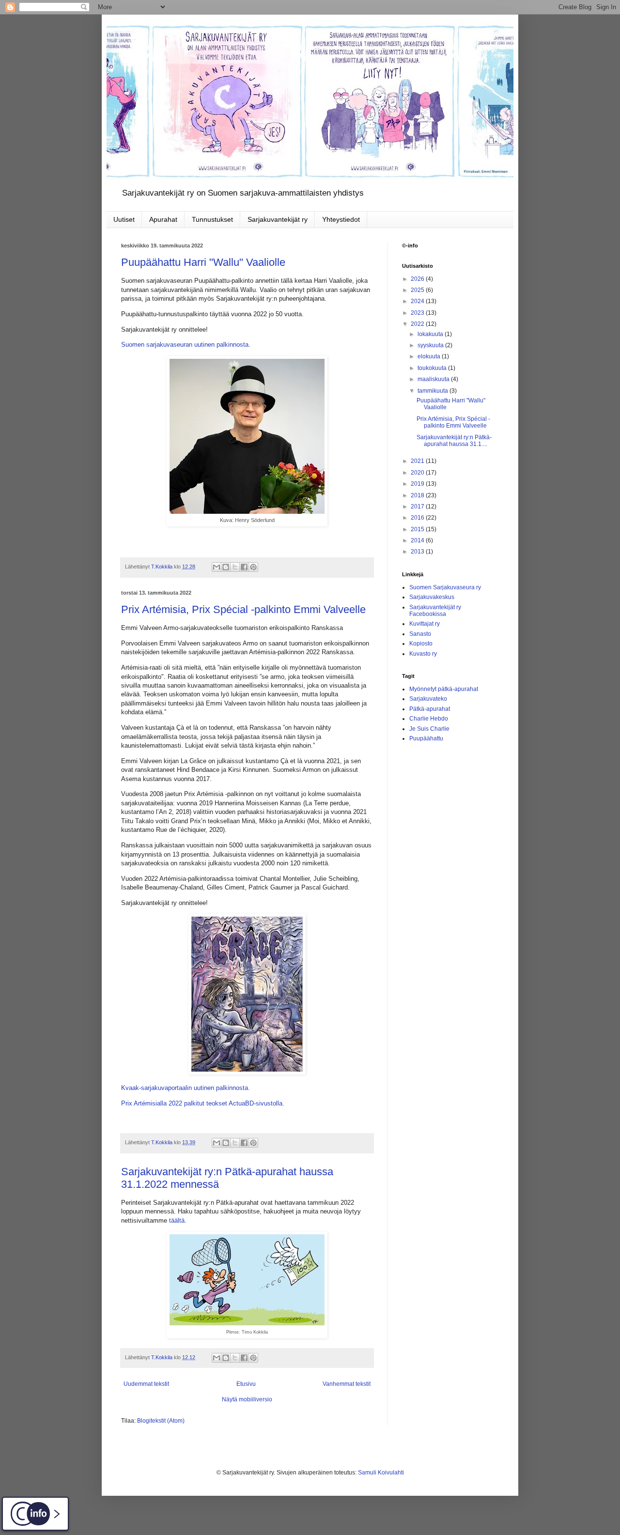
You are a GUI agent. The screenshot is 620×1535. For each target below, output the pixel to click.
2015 (418, 529)
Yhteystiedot (341, 219)
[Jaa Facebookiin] (244, 567)
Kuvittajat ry (424, 623)
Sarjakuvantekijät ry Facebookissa (435, 610)
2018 (418, 495)
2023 (418, 312)
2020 (418, 472)
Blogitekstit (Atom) (161, 1420)
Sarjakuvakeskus (431, 597)
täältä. (177, 1220)
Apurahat (163, 219)
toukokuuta (433, 368)
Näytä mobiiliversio (247, 1399)
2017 (418, 506)
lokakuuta (431, 334)
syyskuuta (431, 345)
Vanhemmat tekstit (347, 1384)
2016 (418, 517)
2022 (418, 324)
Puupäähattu (426, 738)
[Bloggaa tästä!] (226, 567)
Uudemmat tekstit (146, 1384)
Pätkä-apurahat (429, 709)
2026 (418, 279)
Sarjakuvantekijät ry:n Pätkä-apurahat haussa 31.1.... (454, 440)
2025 (418, 290)
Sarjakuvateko (428, 698)
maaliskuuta (434, 379)
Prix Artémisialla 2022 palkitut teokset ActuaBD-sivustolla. (202, 1103)
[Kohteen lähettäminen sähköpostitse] (216, 567)
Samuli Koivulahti (381, 1472)
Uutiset (124, 219)
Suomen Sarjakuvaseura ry (445, 587)
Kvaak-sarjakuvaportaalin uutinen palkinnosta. (185, 1087)
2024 (418, 301)
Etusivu (246, 1384)
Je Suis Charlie (429, 728)
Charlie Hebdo (428, 718)
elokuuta (430, 356)
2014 (418, 540)
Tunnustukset (212, 219)
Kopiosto (421, 643)
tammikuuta (434, 390)
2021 (418, 461)
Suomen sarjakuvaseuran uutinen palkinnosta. (185, 344)
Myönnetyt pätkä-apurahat (443, 689)
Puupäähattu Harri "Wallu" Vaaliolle (203, 262)
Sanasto (420, 633)
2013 (418, 551)
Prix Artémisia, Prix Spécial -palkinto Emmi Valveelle (243, 609)
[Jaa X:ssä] (235, 567)
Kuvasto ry (423, 653)
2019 (418, 483)
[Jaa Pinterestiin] (253, 567)
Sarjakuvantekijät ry (278, 219)
